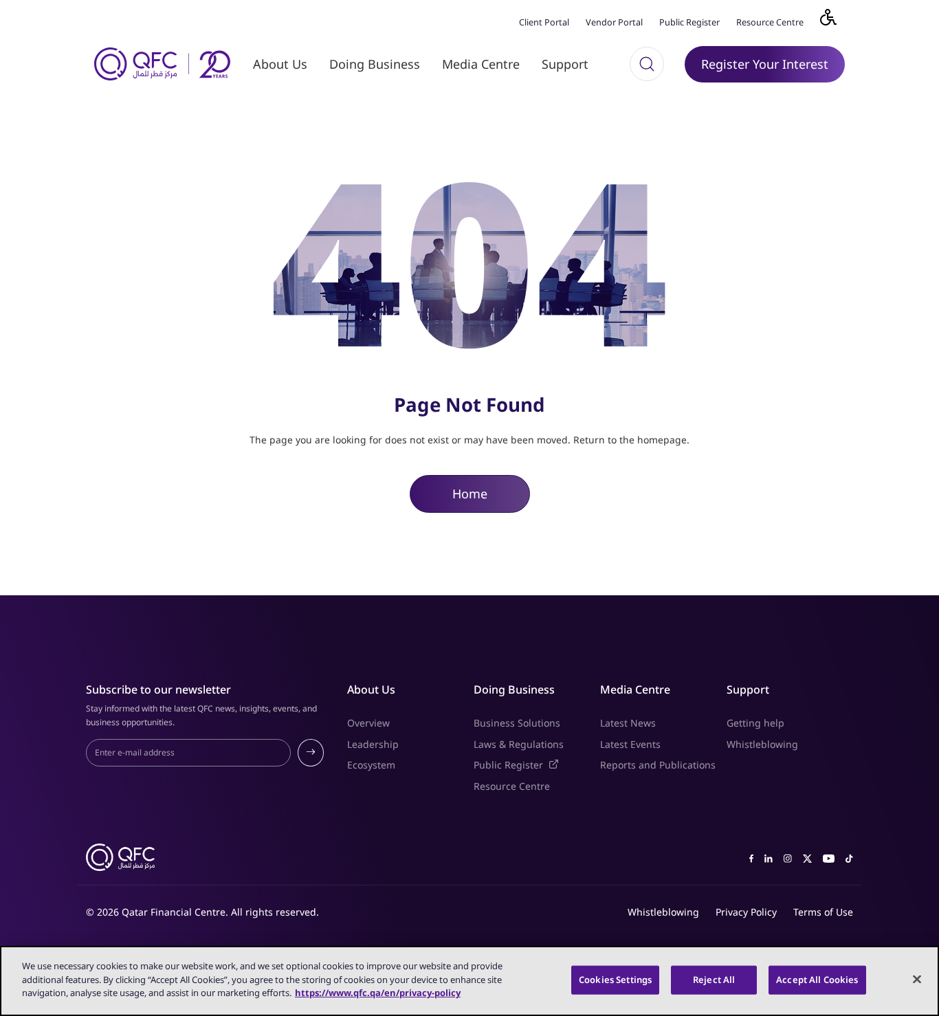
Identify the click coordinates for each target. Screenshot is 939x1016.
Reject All (714, 979)
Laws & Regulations (519, 744)
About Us (280, 64)
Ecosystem (371, 764)
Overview (368, 722)
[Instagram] (788, 857)
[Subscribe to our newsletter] (311, 752)
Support (565, 64)
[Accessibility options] (836, 20)
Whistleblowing (762, 744)
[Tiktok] (849, 857)
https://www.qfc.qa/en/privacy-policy (378, 992)
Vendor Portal (614, 22)
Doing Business (374, 64)
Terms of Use (823, 911)
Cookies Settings (615, 979)
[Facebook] (751, 857)
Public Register (689, 22)
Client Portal (544, 22)
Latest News (628, 722)
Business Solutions (517, 722)
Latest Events (630, 744)
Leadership (373, 744)
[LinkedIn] (768, 857)
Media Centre (481, 64)
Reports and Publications (658, 764)
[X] (807, 857)
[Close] (917, 979)
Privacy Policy (746, 911)
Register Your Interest (764, 64)
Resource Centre (770, 22)
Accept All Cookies (817, 979)
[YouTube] (829, 857)
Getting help (755, 722)
